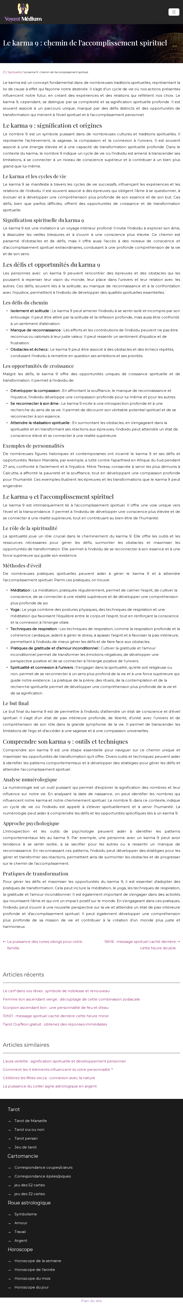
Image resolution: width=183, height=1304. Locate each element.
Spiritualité (14, 72)
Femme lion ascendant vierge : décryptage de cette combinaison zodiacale (71, 999)
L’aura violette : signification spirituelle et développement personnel (64, 1061)
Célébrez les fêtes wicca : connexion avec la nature (49, 1078)
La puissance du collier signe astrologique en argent (50, 1086)
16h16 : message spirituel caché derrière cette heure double (140, 944)
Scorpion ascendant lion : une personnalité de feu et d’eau (55, 1007)
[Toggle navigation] (173, 12)
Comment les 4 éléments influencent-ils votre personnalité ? (58, 1069)
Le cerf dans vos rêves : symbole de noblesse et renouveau (56, 991)
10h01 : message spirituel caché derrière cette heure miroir (56, 1016)
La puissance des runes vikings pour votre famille (44, 944)
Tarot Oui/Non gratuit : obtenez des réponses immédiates (55, 1024)
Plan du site (91, 1301)
